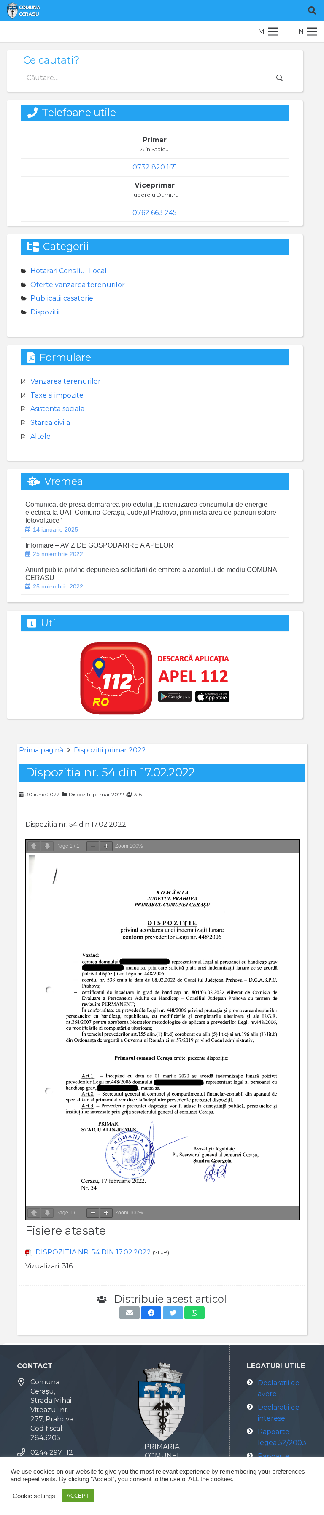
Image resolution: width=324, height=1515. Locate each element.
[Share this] (151, 1312)
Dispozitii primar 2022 (110, 750)
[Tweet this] (173, 1312)
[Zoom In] (106, 846)
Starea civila (50, 423)
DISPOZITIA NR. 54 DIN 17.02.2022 (93, 1252)
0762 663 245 (154, 213)
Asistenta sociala (57, 409)
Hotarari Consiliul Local (68, 271)
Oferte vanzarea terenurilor (77, 285)
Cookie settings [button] (34, 1496)
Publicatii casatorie (61, 298)
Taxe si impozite (57, 395)
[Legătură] (23, 10)
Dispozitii (44, 312)
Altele (40, 436)
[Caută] (312, 10)
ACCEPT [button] (78, 1496)
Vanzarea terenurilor (65, 381)
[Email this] (129, 1312)
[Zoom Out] (92, 846)
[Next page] (47, 846)
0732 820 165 (154, 167)
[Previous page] (33, 846)
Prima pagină (41, 750)
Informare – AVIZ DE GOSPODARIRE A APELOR (99, 545)
